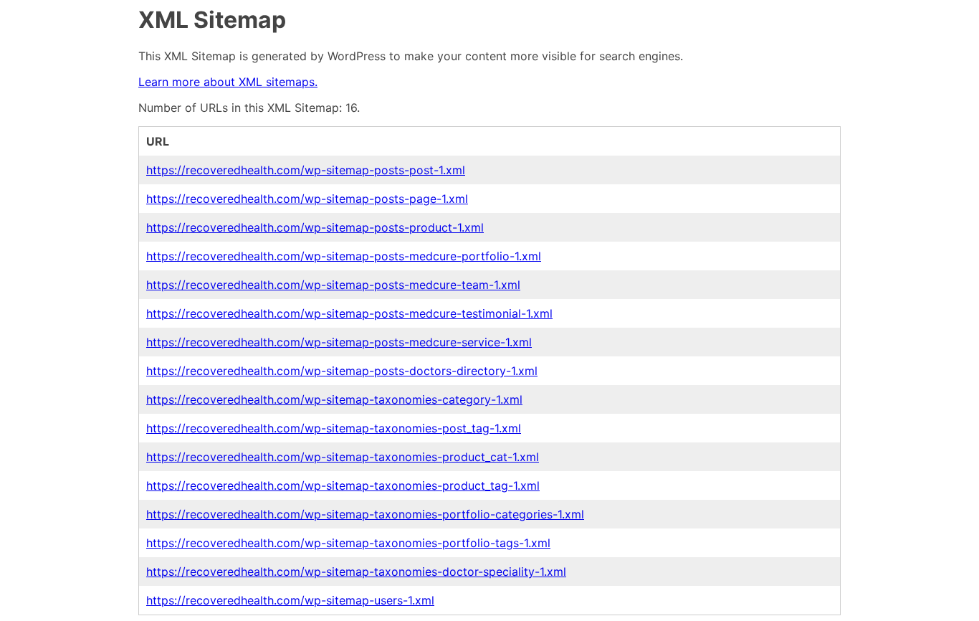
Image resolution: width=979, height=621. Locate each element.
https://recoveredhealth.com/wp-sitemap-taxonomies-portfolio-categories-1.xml (365, 514)
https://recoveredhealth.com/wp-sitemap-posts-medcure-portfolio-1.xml (343, 256)
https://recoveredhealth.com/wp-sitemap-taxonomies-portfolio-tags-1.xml (348, 543)
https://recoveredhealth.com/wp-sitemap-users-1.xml (290, 600)
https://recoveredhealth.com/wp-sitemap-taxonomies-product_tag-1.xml (343, 485)
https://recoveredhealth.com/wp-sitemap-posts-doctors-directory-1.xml (342, 371)
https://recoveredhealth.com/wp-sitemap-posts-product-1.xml (315, 227)
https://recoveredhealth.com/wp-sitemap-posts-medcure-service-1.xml (339, 342)
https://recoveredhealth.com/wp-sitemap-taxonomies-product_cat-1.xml (342, 457)
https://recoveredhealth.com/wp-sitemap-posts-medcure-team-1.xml (333, 285)
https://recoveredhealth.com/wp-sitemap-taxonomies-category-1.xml (334, 399)
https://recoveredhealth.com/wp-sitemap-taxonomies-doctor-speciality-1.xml (356, 571)
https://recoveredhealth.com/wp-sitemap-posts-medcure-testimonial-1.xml (349, 313)
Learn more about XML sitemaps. (227, 82)
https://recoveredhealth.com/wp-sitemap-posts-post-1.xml (305, 170)
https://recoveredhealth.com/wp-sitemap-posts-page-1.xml (307, 198)
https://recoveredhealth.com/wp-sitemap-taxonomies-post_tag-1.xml (333, 428)
